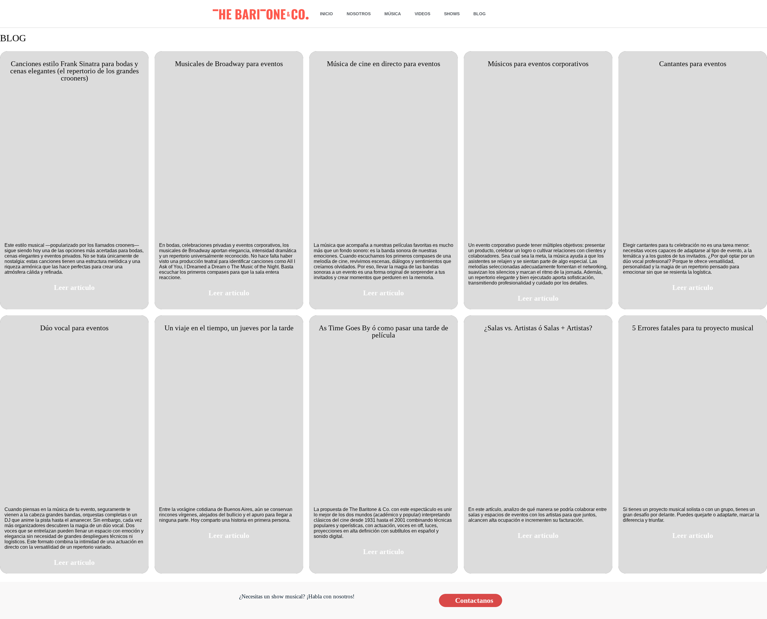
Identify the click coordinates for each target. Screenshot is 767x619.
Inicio (326, 13)
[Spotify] (550, 13)
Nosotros (359, 13)
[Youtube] (536, 13)
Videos (422, 13)
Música (392, 13)
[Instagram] (523, 13)
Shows (452, 13)
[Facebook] (509, 13)
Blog (479, 13)
